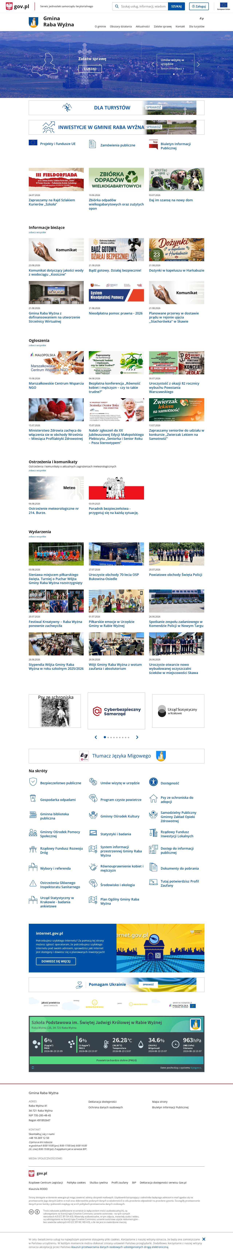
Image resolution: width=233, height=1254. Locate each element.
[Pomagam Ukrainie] (116, 985)
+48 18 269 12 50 (39, 1138)
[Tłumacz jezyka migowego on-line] (116, 756)
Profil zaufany (120, 1182)
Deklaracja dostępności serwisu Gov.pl (163, 1182)
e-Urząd (90, 69)
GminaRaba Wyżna (58, 21)
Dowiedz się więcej (56, 961)
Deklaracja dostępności (102, 1101)
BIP (134, 1182)
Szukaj (176, 6)
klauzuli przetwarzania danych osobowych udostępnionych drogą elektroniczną (119, 1247)
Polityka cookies (76, 1182)
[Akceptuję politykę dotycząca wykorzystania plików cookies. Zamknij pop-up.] (204, 1239)
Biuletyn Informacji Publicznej (170, 1107)
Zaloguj (202, 7)
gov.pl (42, 1173)
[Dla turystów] (116, 107)
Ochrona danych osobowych (105, 1107)
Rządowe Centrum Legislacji (46, 1182)
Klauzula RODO (38, 1189)
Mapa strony (159, 1101)
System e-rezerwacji (172, 64)
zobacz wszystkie (37, 232)
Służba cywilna (99, 1182)
